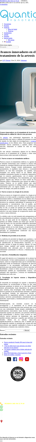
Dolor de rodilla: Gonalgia (12, 355)
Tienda (6, 34)
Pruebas (6, 26)
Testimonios (8, 33)
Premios (6, 36)
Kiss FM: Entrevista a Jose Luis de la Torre (17, 353)
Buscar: (2, 330)
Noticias (6, 27)
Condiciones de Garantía (8, 396)
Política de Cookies (6, 391)
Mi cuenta (11, 40)
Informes (24, 60)
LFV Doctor (6, 60)
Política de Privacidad (7, 392)
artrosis (5, 137)
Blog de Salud (12, 29)
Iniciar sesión (8, 38)
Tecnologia (7, 24)
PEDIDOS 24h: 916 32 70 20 (9, 1)
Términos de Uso (6, 394)
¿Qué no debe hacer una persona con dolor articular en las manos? (17, 346)
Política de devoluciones (8, 398)
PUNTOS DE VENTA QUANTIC (11, 401)
